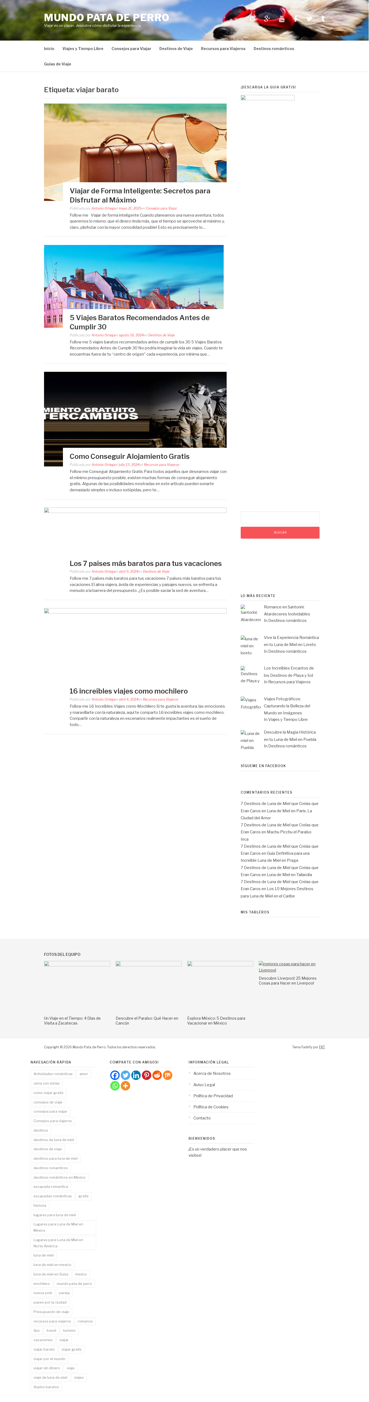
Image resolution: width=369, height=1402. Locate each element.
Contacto (202, 1118)
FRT (322, 1047)
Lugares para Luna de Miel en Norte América (58, 1243)
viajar (64, 1340)
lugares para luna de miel (54, 1215)
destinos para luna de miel (55, 1158)
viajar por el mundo (49, 1359)
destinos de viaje (47, 1149)
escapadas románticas (52, 1196)
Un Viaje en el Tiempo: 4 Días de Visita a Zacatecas (72, 1020)
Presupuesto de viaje (51, 1312)
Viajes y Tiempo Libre (82, 48)
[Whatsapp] (115, 1086)
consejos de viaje (47, 1102)
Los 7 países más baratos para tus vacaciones (146, 563)
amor (83, 1074)
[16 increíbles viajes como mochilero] (135, 612)
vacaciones (43, 1340)
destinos (40, 1130)
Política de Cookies (211, 1107)
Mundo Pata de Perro (107, 18)
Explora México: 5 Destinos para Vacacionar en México (216, 1020)
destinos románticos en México (59, 1177)
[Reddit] (157, 1075)
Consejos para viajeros (52, 1121)
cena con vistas (46, 1083)
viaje (71, 1368)
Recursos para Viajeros (223, 48)
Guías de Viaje (57, 64)
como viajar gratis (48, 1093)
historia (39, 1205)
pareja (64, 1293)
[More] (125, 1086)
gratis (84, 1196)
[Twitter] (125, 1075)
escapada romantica (50, 1186)
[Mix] (167, 1075)
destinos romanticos (50, 1168)
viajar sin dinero (46, 1368)
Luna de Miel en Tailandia (289, 874)
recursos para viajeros (52, 1321)
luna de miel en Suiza (50, 1274)
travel (51, 1330)
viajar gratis (72, 1349)
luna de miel (43, 1255)
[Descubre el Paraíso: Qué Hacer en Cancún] (149, 965)
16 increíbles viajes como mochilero (129, 691)
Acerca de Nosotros (212, 1073)
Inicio (49, 48)
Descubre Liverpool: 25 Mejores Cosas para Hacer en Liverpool (288, 980)
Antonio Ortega (103, 208)
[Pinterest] (146, 1075)
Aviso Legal (204, 1084)
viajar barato (44, 1349)
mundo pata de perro (74, 1283)
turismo (69, 1330)
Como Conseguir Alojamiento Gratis (130, 456)
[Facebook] (115, 1075)
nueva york (42, 1293)
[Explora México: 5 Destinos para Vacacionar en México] (220, 965)
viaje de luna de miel (50, 1377)
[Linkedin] (136, 1075)
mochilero (41, 1283)
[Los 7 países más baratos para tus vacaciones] (135, 511)
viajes (79, 1377)
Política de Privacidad (213, 1095)
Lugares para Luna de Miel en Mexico (58, 1227)
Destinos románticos (274, 48)
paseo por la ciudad (49, 1302)
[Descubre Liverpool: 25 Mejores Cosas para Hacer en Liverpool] (292, 970)
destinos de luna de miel (53, 1140)
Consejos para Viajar (131, 48)
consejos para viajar (50, 1111)
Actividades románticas (53, 1074)
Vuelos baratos (46, 1387)
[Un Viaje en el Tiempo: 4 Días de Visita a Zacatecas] (77, 965)
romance (85, 1321)
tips (36, 1330)
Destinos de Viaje (176, 48)
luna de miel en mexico (52, 1264)
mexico (81, 1274)
